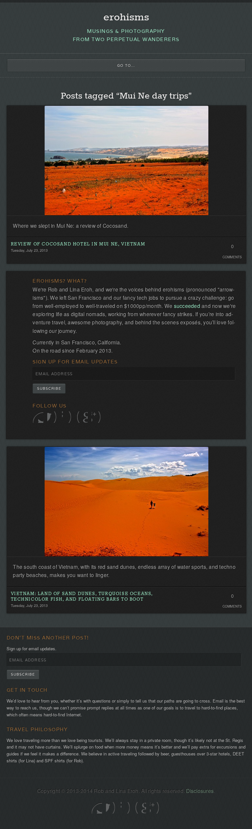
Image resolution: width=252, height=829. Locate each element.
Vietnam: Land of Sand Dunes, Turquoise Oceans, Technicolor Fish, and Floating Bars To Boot (82, 597)
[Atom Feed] (97, 417)
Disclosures (200, 790)
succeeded (187, 305)
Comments (232, 257)
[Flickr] (67, 417)
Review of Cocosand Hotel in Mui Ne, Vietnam (78, 244)
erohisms (126, 17)
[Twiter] (37, 417)
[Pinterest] (82, 417)
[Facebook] (52, 417)
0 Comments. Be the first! (232, 248)
